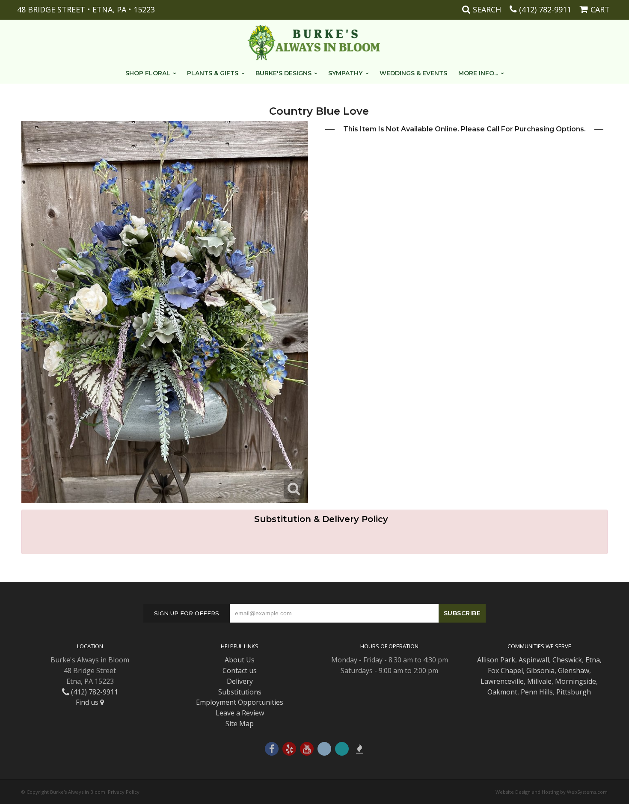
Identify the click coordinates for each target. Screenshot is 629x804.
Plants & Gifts (212, 73)
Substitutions (239, 692)
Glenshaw (573, 670)
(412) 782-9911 (545, 9)
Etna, (593, 660)
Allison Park (496, 660)
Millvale (539, 681)
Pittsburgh (573, 692)
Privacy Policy (123, 792)
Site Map (239, 723)
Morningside (575, 681)
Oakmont (502, 692)
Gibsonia (540, 670)
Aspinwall (534, 660)
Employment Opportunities (239, 702)
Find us (88, 702)
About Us (240, 660)
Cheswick (567, 660)
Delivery (240, 681)
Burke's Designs (283, 73)
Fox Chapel (505, 670)
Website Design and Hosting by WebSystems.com (551, 792)
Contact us (240, 670)
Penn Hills (537, 692)
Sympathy (345, 73)
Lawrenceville (502, 681)
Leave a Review (240, 713)
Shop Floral (147, 73)
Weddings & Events (413, 73)
